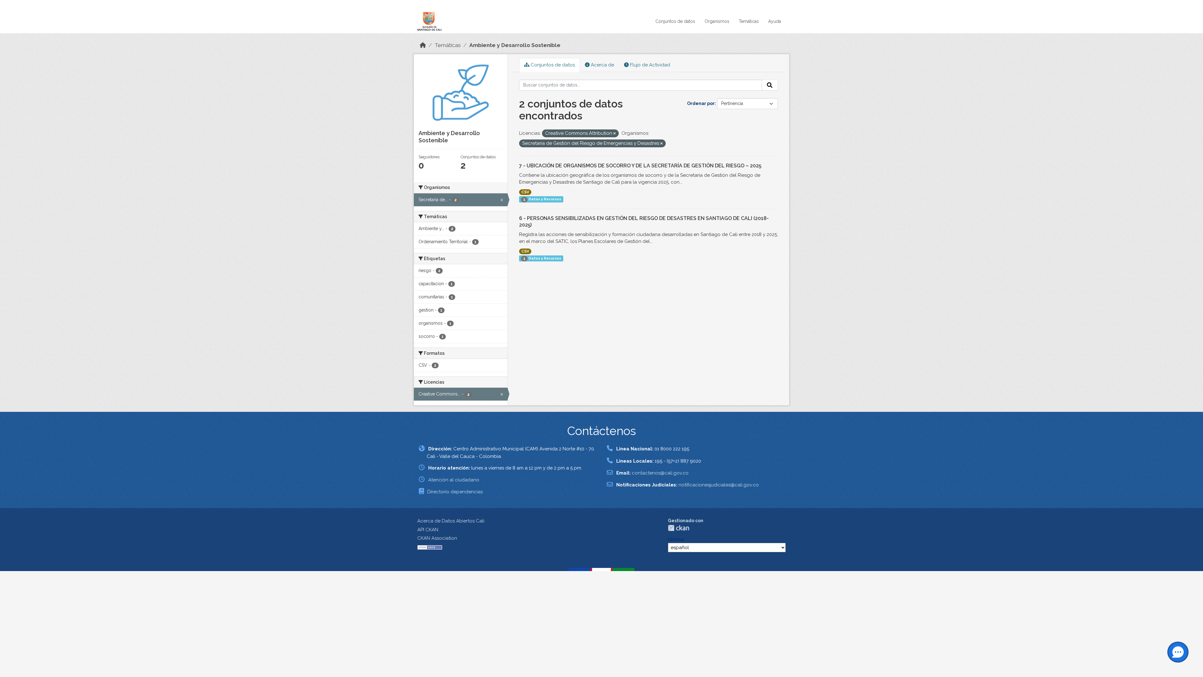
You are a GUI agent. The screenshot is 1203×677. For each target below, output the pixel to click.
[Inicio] (423, 45)
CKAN (678, 528)
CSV (525, 192)
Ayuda (774, 21)
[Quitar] (614, 134)
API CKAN (427, 530)
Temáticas (749, 21)
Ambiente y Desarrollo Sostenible (514, 45)
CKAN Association (437, 538)
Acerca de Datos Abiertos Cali (450, 521)
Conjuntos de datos (675, 21)
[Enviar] (770, 85)
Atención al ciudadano (453, 480)
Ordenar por (701, 103)
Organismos (717, 21)
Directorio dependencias (455, 492)
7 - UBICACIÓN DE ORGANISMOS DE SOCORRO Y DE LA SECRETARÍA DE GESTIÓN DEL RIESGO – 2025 (640, 166)
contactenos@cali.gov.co (660, 473)
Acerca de (602, 65)
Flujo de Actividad (649, 65)
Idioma (676, 539)
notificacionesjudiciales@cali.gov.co (719, 485)
